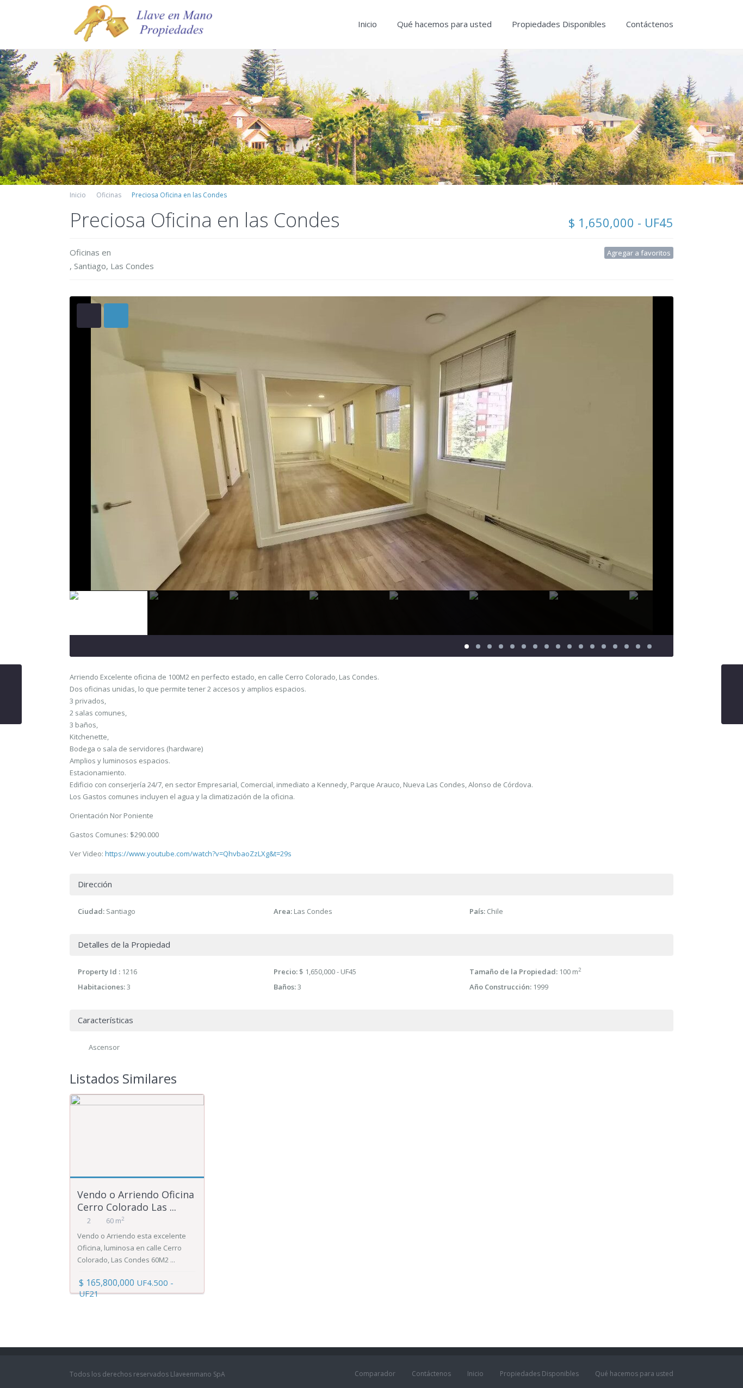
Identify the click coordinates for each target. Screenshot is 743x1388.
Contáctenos (649, 23)
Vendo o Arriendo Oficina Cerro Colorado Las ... (135, 1200)
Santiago (90, 265)
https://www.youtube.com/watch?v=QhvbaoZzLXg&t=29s (198, 853)
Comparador (375, 1373)
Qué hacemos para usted (444, 23)
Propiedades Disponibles (559, 23)
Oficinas (108, 195)
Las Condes (132, 265)
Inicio (367, 23)
